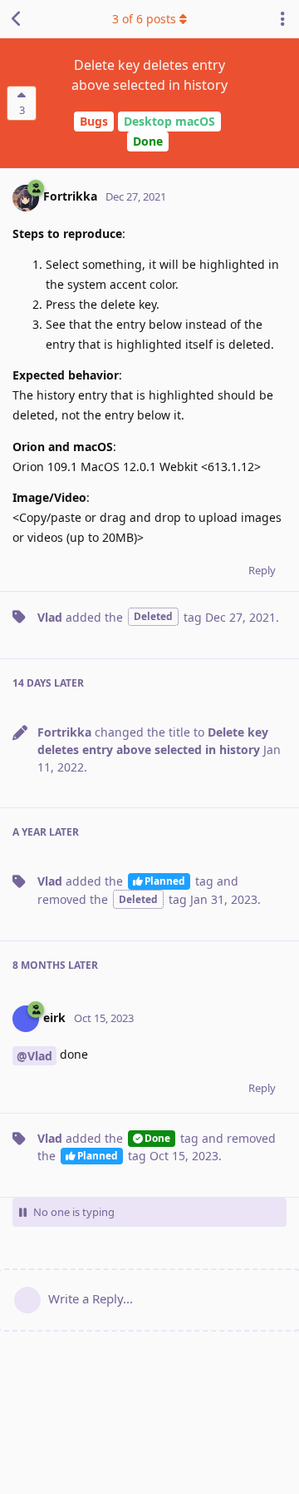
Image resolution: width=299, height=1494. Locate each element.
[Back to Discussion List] (16, 19)
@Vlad (34, 1056)
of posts (144, 19)
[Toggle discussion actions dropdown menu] (282, 19)
